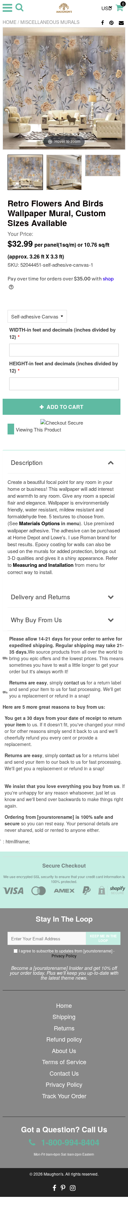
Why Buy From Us (36, 619)
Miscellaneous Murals (49, 22)
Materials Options (39, 523)
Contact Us (64, 1073)
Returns (64, 1028)
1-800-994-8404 (69, 1142)
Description (27, 462)
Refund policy (64, 1039)
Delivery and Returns (40, 596)
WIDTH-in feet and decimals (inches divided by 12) (62, 333)
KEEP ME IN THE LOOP (103, 938)
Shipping (64, 1016)
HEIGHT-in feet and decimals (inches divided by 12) (63, 367)
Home (9, 22)
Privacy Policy (64, 955)
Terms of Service (64, 1061)
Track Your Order (64, 1095)
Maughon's (53, 1174)
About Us (64, 1050)
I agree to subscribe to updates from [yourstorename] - (66, 953)
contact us (70, 755)
